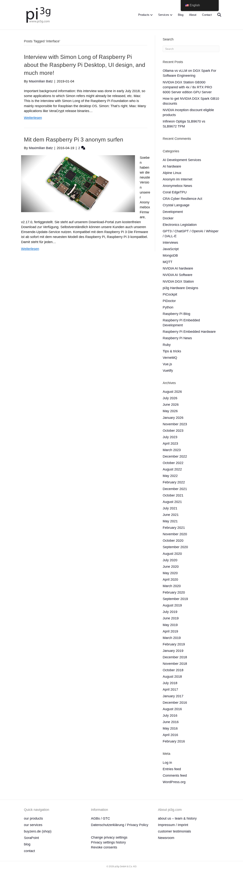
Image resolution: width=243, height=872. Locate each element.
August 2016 (172, 709)
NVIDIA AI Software (177, 275)
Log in (167, 762)
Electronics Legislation (180, 225)
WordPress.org (174, 782)
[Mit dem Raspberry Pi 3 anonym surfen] (78, 183)
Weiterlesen (33, 118)
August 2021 (172, 502)
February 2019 (174, 644)
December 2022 (175, 456)
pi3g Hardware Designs (180, 288)
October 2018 (173, 670)
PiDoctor (169, 301)
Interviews (170, 242)
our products (33, 818)
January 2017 (173, 696)
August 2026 (172, 392)
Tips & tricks (172, 351)
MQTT (167, 262)
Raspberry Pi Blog (176, 314)
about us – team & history (177, 818)
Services (163, 14)
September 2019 (175, 599)
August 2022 (172, 469)
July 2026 (170, 398)
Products (143, 14)
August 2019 (172, 605)
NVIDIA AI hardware (178, 268)
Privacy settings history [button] (108, 842)
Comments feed (175, 775)
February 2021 (174, 528)
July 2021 (170, 508)
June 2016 (171, 722)
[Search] (217, 14)
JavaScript (171, 249)
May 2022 (170, 476)
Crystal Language (176, 205)
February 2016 (174, 741)
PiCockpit (170, 294)
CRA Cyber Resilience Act (182, 199)
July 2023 (170, 437)
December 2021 (175, 489)
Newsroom (166, 838)
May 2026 (170, 411)
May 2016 (170, 728)
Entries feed (172, 769)
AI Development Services (182, 160)
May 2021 (170, 521)
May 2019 (170, 625)
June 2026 (171, 404)
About (192, 14)
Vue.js (167, 364)
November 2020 (175, 534)
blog (27, 844)
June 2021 (171, 515)
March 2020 (172, 586)
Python (168, 307)
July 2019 (170, 612)
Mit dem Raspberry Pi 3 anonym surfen (73, 139)
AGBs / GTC (100, 818)
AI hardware (172, 166)
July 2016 (170, 715)
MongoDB (170, 255)
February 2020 (174, 592)
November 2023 (175, 424)
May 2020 (170, 573)
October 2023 (173, 430)
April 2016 (170, 735)
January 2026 (173, 418)
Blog (180, 14)
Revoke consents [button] (104, 847)
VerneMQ (170, 358)
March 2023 (172, 450)
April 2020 (170, 579)
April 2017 (170, 689)
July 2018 (170, 683)
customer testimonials (174, 831)
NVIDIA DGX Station (178, 281)
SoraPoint (31, 838)
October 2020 (173, 540)
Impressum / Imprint (173, 825)
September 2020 (175, 547)
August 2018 (172, 676)
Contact (207, 14)
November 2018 (175, 664)
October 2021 (173, 495)
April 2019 (170, 631)
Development (173, 212)
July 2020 (170, 560)
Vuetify (168, 370)
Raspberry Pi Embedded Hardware (189, 332)
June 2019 (171, 618)
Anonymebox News (177, 186)
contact (29, 851)
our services (33, 825)
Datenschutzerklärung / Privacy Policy (119, 825)
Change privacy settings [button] (109, 837)
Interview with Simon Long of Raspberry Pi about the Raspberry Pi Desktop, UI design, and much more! (84, 65)
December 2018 (175, 657)
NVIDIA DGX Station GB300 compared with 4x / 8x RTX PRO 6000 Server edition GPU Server (187, 87)
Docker (168, 218)
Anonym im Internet (177, 179)
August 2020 (172, 554)
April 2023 (170, 443)
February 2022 (174, 482)
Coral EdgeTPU (175, 192)
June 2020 (171, 566)
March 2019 (172, 638)
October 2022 (173, 463)
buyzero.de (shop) (37, 831)
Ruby (167, 345)
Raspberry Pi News (177, 338)
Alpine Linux (172, 173)
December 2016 (175, 702)
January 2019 (173, 651)
